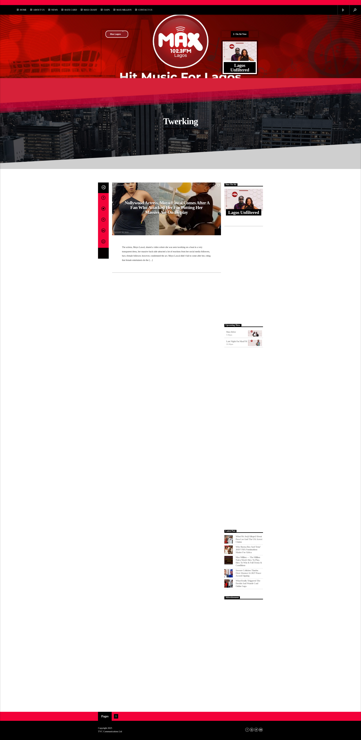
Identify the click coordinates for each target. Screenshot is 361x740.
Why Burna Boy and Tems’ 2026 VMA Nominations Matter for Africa (248, 549)
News (54, 10)
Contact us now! (25, 2)
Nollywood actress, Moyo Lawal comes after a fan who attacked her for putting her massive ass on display (167, 207)
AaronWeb (118, 230)
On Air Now (241, 34)
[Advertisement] (243, 274)
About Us (38, 10)
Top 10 (8, 2)
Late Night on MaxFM (236, 341)
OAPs (107, 10)
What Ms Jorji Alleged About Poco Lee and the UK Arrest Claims (249, 539)
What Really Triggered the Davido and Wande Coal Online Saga (248, 583)
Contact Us (145, 10)
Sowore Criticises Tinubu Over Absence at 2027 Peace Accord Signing (248, 573)
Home (23, 10)
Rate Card (71, 10)
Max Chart (90, 10)
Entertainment (121, 185)
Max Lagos (115, 34)
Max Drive (231, 332)
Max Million (123, 10)
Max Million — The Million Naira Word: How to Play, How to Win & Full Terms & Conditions (249, 561)
